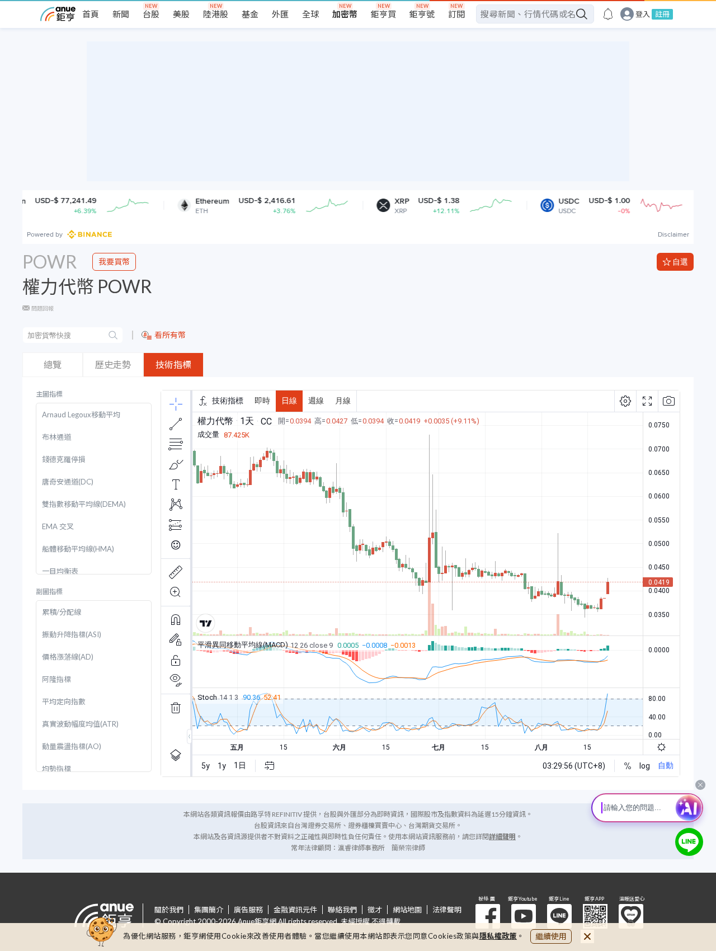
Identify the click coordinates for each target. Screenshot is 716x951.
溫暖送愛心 (631, 916)
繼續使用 (551, 936)
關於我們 (168, 909)
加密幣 (344, 14)
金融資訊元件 (295, 909)
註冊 (662, 14)
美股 (181, 14)
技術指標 (173, 364)
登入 (642, 14)
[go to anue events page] (608, 14)
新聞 (120, 14)
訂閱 (456, 14)
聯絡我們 (342, 909)
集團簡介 (208, 909)
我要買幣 (114, 261)
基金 (250, 14)
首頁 (90, 14)
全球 (310, 14)
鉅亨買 (383, 14)
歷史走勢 (113, 364)
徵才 (375, 909)
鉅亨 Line (559, 916)
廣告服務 (248, 909)
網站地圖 (407, 909)
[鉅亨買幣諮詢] (689, 842)
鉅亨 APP (595, 916)
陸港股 (215, 14)
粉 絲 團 (487, 916)
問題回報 (42, 308)
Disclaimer (673, 234)
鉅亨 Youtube (523, 916)
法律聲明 (446, 909)
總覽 (53, 364)
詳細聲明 (502, 836)
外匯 (280, 14)
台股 (151, 14)
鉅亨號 (422, 14)
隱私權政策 (498, 935)
